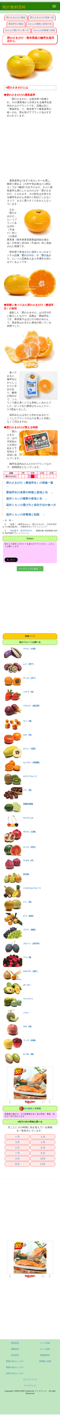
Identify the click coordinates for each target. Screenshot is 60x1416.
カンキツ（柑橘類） (32, 762)
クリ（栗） (28, 790)
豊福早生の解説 (16, 24)
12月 (42, 1164)
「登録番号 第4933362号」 (21, 531)
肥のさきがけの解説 (16, 17)
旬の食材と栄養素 (32, 1108)
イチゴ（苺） (29, 692)
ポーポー (27, 985)
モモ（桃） (28, 1026)
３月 (17, 1142)
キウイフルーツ (30, 776)
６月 (42, 1147)
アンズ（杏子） (30, 678)
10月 (42, 1158)
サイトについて (30, 1379)
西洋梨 (26, 874)
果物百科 (15, 1349)
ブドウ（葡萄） (30, 930)
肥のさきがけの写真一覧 (42, 17)
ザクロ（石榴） (30, 832)
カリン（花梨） (30, 748)
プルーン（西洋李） (32, 943)
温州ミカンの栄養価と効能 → (25, 514)
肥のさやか (28, 255)
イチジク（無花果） (32, 706)
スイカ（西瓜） (30, 847)
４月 (42, 1142)
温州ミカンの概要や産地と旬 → (27, 498)
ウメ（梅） (28, 721)
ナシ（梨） (28, 902)
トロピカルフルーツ (32, 888)
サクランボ (28, 818)
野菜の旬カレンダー (15, 1361)
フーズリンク (30, 1385)
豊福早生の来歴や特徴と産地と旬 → (29, 492)
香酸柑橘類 (28, 804)
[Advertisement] (30, 148)
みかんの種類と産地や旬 (40, 24)
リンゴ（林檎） (30, 1040)
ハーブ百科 (45, 1343)
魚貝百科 (15, 1355)
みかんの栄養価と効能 (44, 30)
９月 (17, 1158)
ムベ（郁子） (29, 664)
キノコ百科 (45, 1349)
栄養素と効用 (45, 1361)
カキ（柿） (28, 735)
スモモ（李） (29, 860)
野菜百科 (15, 1343)
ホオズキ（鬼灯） (31, 971)
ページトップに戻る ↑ (30, 568)
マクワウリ (28, 999)
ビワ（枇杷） (29, 916)
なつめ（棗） (29, 1054)
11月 (17, 1164)
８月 (42, 1153)
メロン (26, 1012)
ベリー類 (27, 957)
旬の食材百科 (14, 7)
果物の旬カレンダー (15, 1367)
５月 (17, 1147)
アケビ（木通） (30, 649)
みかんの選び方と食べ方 (17, 30)
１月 (17, 1136)
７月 (17, 1153)
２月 (42, 1136)
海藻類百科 (45, 1355)
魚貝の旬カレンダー (15, 1373)
